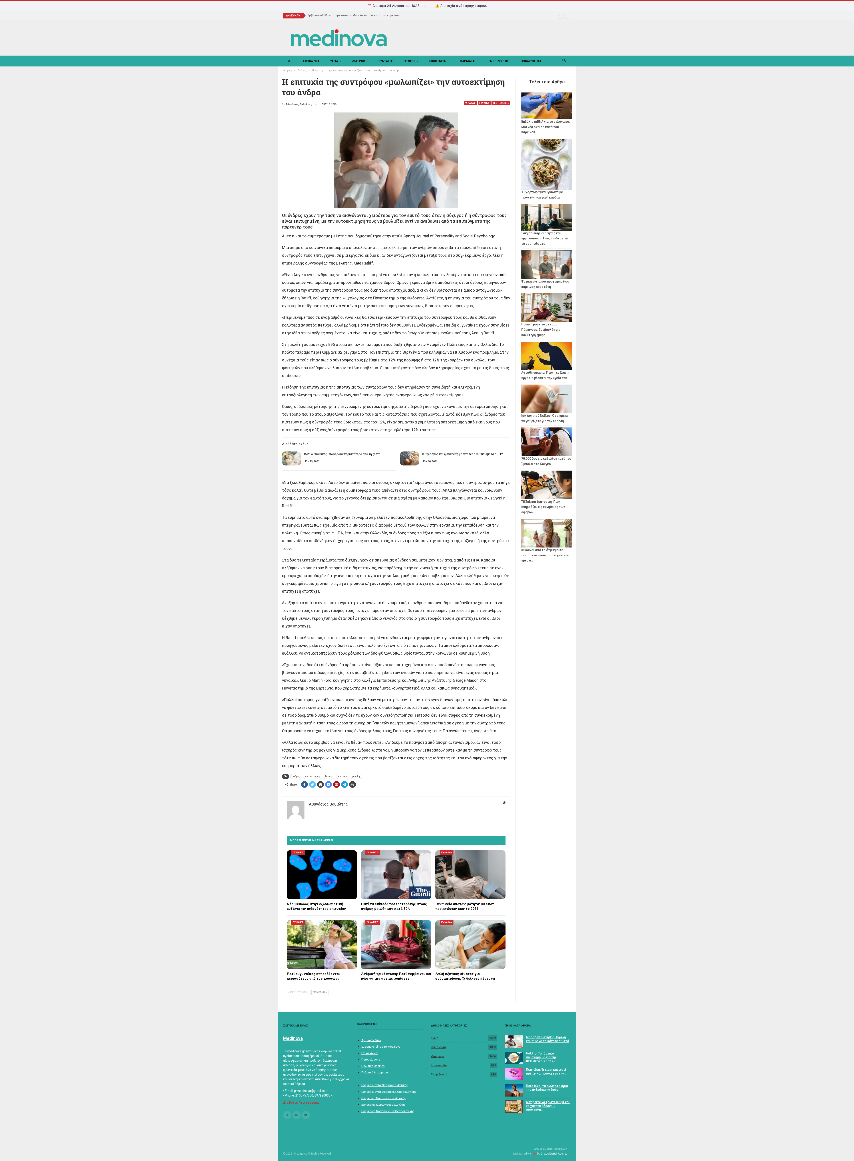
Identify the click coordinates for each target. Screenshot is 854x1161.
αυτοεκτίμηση (312, 776)
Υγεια (334, 61)
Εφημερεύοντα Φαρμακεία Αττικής (384, 1085)
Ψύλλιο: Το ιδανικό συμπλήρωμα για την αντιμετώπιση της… (541, 1057)
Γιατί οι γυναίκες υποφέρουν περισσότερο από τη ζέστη (342, 454)
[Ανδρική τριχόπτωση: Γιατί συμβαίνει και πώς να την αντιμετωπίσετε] (396, 944)
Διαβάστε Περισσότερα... (302, 1102)
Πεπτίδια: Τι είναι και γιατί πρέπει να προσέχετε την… (546, 1071)
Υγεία (434, 1038)
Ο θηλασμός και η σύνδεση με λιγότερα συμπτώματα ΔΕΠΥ (462, 454)
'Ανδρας (470, 103)
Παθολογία (438, 1047)
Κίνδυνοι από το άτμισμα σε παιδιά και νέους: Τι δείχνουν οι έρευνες (545, 555)
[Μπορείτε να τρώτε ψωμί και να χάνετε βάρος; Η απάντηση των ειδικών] (514, 1106)
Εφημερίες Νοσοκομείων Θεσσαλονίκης (387, 1111)
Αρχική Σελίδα (371, 1040)
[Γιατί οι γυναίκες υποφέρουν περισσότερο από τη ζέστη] (291, 458)
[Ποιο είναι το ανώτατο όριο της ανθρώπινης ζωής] (514, 1090)
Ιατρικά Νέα (439, 1065)
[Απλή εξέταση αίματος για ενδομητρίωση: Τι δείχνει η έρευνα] (470, 944)
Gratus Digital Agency (554, 1153)
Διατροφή (438, 1056)
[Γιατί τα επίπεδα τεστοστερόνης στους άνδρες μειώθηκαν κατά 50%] (396, 874)
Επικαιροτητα (530, 61)
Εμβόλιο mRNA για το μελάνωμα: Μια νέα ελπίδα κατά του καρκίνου (545, 127)
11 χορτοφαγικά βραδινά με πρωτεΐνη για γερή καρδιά (345, 15)
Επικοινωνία (369, 1053)
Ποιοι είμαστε (370, 1059)
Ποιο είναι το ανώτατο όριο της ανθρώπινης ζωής (547, 1087)
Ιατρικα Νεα (310, 61)
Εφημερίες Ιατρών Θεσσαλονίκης (383, 1104)
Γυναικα (484, 103)
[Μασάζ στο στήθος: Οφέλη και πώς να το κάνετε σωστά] (514, 1041)
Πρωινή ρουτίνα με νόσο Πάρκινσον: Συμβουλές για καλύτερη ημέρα (540, 330)
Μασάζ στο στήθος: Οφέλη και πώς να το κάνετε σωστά (547, 1039)
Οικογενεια (437, 61)
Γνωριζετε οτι (499, 61)
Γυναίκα (329, 776)
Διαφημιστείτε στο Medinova (380, 1046)
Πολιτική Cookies (373, 1066)
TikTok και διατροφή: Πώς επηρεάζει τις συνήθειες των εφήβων (543, 507)
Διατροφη (360, 61)
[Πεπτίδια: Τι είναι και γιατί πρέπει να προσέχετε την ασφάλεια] (514, 1074)
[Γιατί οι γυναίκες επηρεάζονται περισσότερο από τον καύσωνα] (322, 944)
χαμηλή (356, 776)
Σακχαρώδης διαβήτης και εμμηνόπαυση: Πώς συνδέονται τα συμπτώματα (544, 238)
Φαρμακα (467, 61)
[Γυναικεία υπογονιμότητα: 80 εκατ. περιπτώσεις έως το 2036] (470, 874)
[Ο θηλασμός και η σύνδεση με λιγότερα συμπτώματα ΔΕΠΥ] (409, 458)
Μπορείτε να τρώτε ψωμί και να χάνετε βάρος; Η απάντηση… (548, 1105)
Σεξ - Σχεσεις (501, 103)
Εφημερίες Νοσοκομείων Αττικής (383, 1098)
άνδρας (296, 776)
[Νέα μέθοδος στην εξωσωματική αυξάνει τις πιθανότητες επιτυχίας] (322, 874)
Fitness (409, 61)
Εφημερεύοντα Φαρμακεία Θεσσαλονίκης (388, 1091)
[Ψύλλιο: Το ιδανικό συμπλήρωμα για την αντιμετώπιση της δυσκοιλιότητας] (514, 1058)
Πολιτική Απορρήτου (375, 1072)
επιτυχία (342, 776)
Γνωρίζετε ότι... (441, 1074)
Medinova (293, 1038)
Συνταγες (386, 61)
